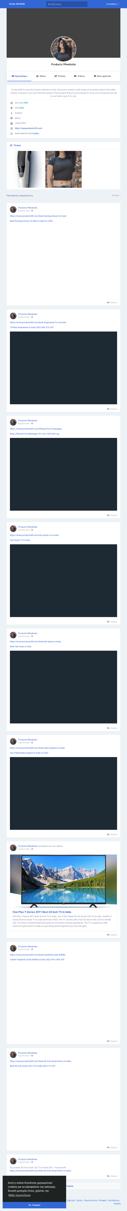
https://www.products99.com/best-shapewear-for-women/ (38, 322)
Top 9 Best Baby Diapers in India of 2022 (29, 753)
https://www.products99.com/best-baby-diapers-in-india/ (37, 748)
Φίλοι (43, 76)
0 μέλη (35, 133)
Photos (61, 76)
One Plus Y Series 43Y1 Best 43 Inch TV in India (42, 912)
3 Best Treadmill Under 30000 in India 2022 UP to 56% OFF (37, 959)
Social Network (17, 4)
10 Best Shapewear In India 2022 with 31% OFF (32, 327)
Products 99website (63, 64)
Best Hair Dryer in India (20, 646)
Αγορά (117, 1203)
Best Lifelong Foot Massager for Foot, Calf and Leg (34, 433)
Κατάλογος (114, 1200)
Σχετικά (71, 1200)
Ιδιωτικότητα (91, 1200)
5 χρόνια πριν (24, 211)
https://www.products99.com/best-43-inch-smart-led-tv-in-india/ (40, 1061)
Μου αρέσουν (104, 76)
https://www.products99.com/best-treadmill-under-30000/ (37, 955)
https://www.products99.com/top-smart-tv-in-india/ (34, 535)
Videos (81, 76)
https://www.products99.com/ (28, 128)
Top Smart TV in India (20, 540)
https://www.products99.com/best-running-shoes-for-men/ (38, 216)
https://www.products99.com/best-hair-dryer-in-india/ (35, 641)
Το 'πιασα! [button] (34, 1205)
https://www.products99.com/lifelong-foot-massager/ (36, 429)
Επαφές (103, 1200)
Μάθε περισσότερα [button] (19, 1195)
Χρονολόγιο (21, 76)
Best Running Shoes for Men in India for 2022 (31, 221)
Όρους (79, 1200)
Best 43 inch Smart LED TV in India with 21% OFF (32, 1066)
